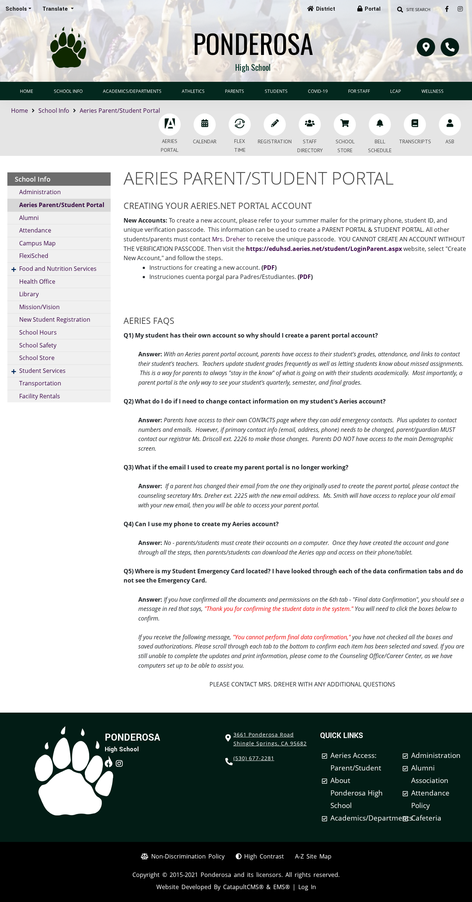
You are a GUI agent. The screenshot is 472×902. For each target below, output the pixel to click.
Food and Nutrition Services (58, 269)
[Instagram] (460, 9)
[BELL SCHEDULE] (380, 124)
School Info (68, 91)
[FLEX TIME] (240, 124)
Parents (234, 91)
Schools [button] (16, 9)
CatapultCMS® (243, 887)
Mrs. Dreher (229, 239)
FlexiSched (33, 256)
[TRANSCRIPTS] (415, 124)
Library (29, 294)
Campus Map (37, 243)
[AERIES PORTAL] (170, 124)
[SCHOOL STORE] (345, 124)
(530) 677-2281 (253, 758)
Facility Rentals (39, 396)
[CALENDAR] (205, 124)
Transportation (40, 383)
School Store (37, 358)
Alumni (29, 218)
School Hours (38, 332)
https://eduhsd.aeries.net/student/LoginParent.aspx (324, 249)
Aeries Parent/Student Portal (120, 110)
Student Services (42, 371)
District (325, 9)
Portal (373, 9)
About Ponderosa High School (356, 793)
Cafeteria (426, 818)
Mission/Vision (39, 307)
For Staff (359, 91)
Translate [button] (55, 9)
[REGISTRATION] (275, 124)
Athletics (193, 91)
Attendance (35, 230)
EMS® (281, 887)
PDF (269, 267)
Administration (40, 192)
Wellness (432, 91)
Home (26, 91)
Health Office (37, 281)
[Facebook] (446, 9)
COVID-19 (318, 91)
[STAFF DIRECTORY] (310, 124)
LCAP (395, 91)
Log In (307, 887)
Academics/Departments (132, 91)
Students (276, 91)
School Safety (37, 345)
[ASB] (450, 124)
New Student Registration (54, 319)
